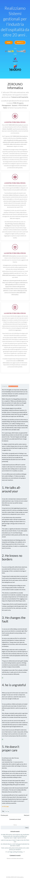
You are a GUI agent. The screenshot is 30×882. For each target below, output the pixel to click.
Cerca (15, 825)
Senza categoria (13, 386)
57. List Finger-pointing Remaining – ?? (15, 852)
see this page (5, 806)
